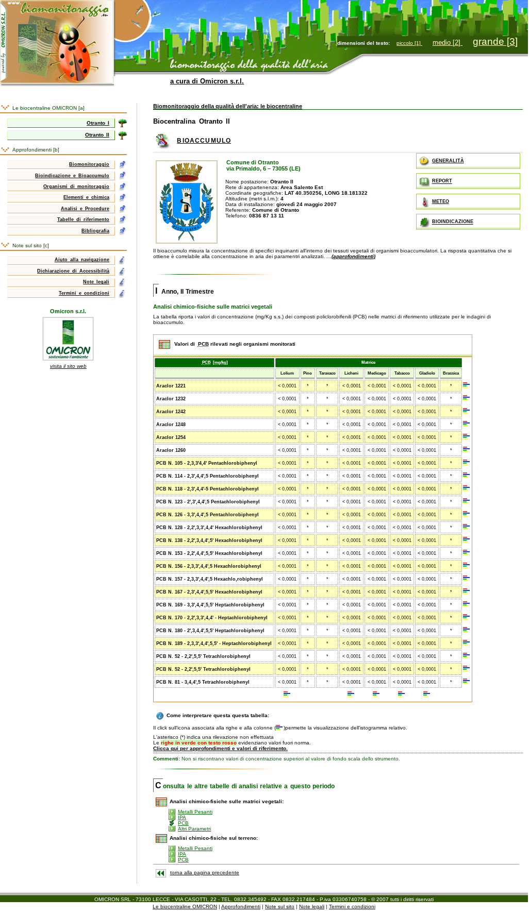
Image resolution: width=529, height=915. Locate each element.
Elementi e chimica (86, 197)
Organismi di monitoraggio (76, 186)
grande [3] (495, 41)
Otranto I (98, 123)
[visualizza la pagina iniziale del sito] (57, 3)
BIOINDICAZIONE (452, 222)
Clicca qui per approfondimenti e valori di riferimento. (220, 748)
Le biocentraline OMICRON (185, 906)
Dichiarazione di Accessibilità (73, 271)
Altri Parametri (194, 829)
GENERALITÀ (448, 160)
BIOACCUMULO (204, 141)
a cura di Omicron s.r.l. (207, 81)
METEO (440, 201)
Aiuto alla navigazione (82, 259)
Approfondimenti (240, 906)
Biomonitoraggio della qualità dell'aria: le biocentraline (227, 106)
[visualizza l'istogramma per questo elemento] (467, 385)
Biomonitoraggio (89, 164)
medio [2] (447, 42)
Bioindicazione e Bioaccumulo (72, 175)
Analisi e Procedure (85, 208)
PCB (183, 823)
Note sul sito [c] (30, 245)
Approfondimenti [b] (35, 149)
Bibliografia (95, 230)
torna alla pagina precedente (204, 872)
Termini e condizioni (84, 293)
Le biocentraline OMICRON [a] (48, 108)
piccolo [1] (409, 43)
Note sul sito (279, 906)
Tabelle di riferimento (83, 219)
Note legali (96, 281)
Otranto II (97, 135)
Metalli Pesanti (195, 812)
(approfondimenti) (353, 256)
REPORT (442, 181)
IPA (182, 817)
